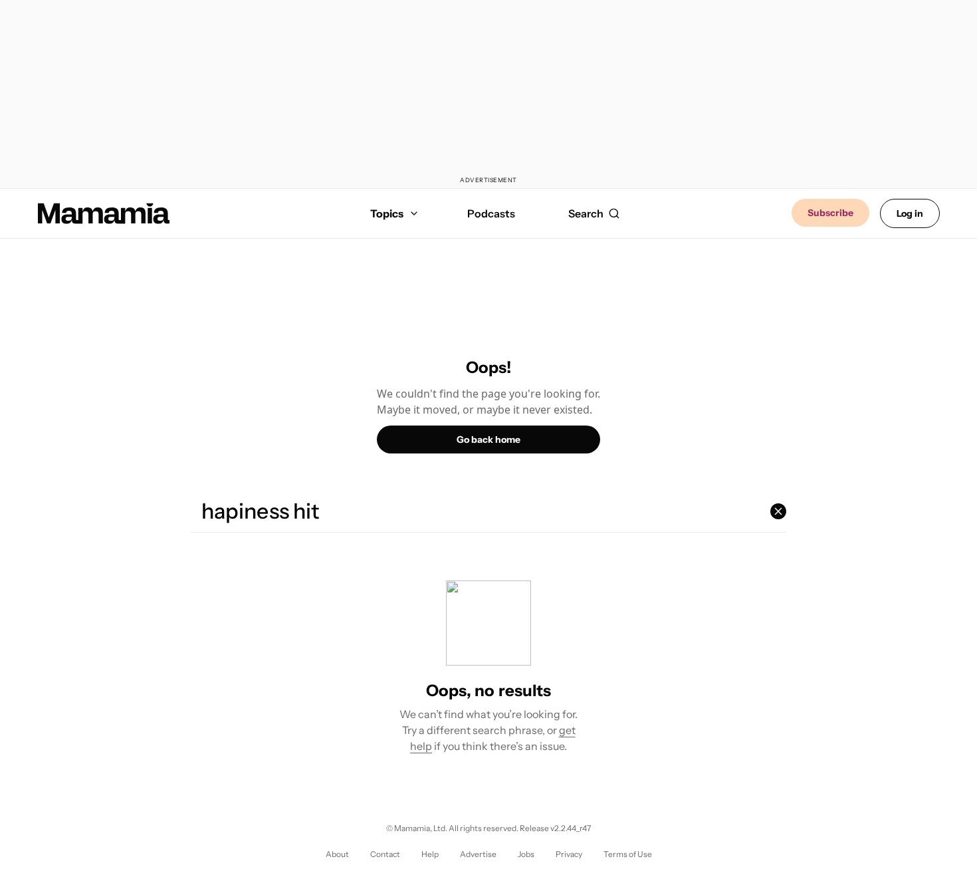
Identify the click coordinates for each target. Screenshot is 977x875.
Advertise (478, 854)
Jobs (526, 854)
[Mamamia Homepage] (103, 213)
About (337, 854)
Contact (385, 854)
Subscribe (830, 213)
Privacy (569, 854)
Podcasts (491, 213)
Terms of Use (627, 854)
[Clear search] (778, 511)
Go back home (488, 439)
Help (430, 854)
